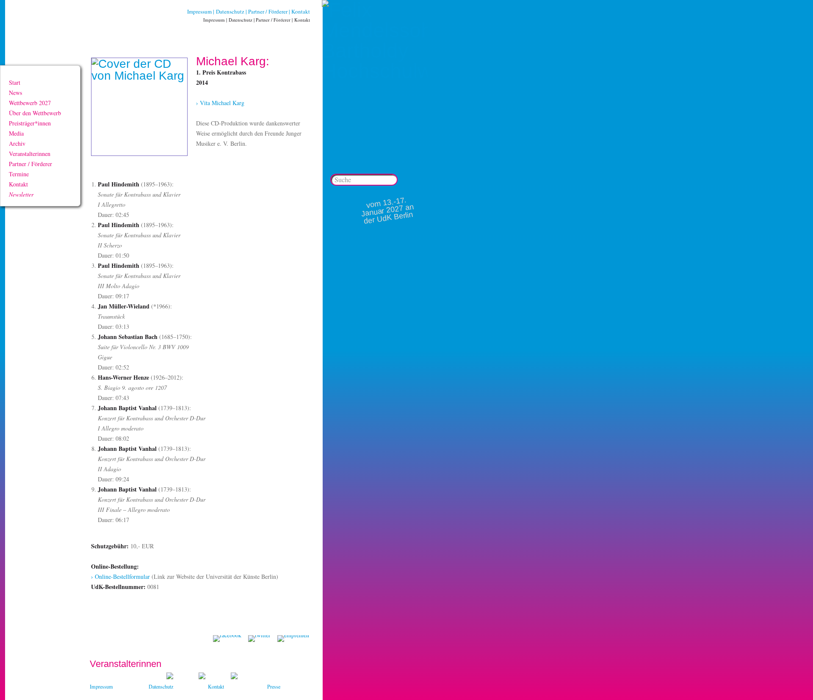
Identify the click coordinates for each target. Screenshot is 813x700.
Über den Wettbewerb (35, 113)
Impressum (199, 11)
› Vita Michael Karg (220, 103)
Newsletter (21, 194)
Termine (19, 174)
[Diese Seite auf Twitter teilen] (259, 638)
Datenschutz (230, 11)
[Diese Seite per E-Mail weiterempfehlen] (293, 638)
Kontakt (300, 11)
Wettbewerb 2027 (30, 103)
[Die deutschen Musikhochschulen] (202, 677)
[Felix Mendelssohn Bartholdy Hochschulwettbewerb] (375, 71)
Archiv (17, 143)
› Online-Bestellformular (120, 576)
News (15, 93)
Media (16, 133)
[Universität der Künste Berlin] (234, 677)
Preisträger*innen (30, 123)
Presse (273, 686)
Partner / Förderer (268, 11)
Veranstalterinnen (29, 154)
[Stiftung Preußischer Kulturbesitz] (169, 677)
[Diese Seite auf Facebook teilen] (227, 638)
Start (14, 82)
